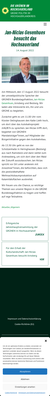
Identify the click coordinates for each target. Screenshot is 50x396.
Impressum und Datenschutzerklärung (31, 393)
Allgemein (15, 207)
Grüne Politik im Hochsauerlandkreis (23, 15)
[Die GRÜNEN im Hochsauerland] (6, 10)
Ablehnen (25, 379)
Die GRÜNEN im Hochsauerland (21, 7)
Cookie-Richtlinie (11, 393)
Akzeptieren (25, 371)
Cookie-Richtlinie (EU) (24, 324)
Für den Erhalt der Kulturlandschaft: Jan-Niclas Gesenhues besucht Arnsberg (25, 253)
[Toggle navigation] (45, 24)
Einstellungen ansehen (25, 387)
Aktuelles (6, 207)
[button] (45, 340)
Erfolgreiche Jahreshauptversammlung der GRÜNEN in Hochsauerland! (25, 229)
